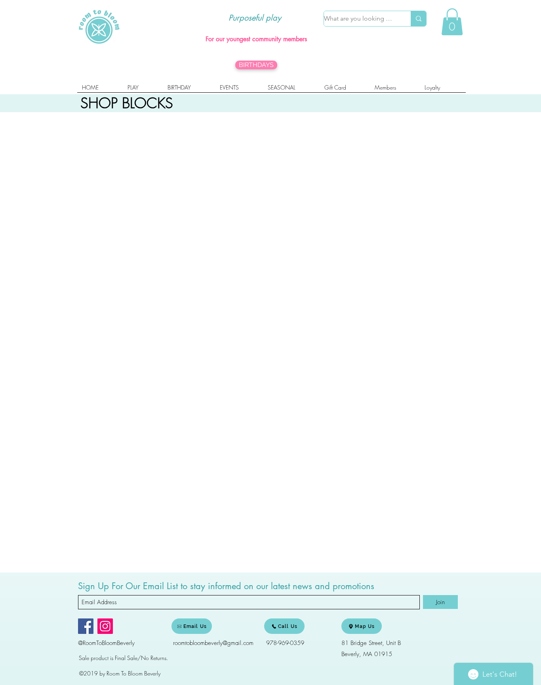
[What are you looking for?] (418, 18)
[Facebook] (85, 626)
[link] (452, 21)
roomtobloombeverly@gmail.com (213, 643)
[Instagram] (105, 626)
